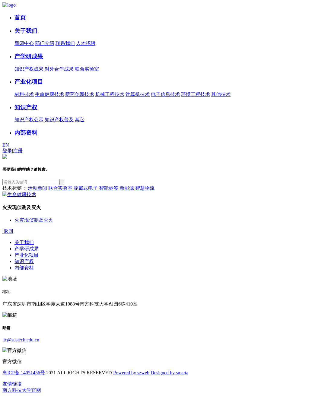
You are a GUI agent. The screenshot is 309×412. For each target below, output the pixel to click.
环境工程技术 (195, 94)
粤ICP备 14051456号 (23, 372)
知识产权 (25, 107)
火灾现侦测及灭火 (33, 220)
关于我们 (25, 30)
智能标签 (108, 188)
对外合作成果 (59, 68)
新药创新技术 (79, 94)
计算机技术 (138, 94)
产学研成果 (28, 56)
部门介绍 (44, 43)
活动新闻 (37, 188)
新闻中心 (24, 43)
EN (5, 144)
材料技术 (24, 94)
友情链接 (12, 383)
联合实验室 (87, 68)
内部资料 (25, 132)
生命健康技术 (49, 94)
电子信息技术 (165, 94)
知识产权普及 (59, 119)
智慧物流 (144, 188)
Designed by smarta (169, 372)
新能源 (126, 188)
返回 (7, 231)
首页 (20, 17)
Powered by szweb (131, 372)
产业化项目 (28, 81)
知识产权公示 (28, 119)
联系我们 (65, 43)
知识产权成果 (28, 68)
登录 (7, 150)
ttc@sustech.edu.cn (20, 339)
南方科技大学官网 (21, 390)
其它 (79, 119)
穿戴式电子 (86, 188)
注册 (18, 150)
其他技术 (221, 94)
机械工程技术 (109, 94)
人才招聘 (85, 43)
